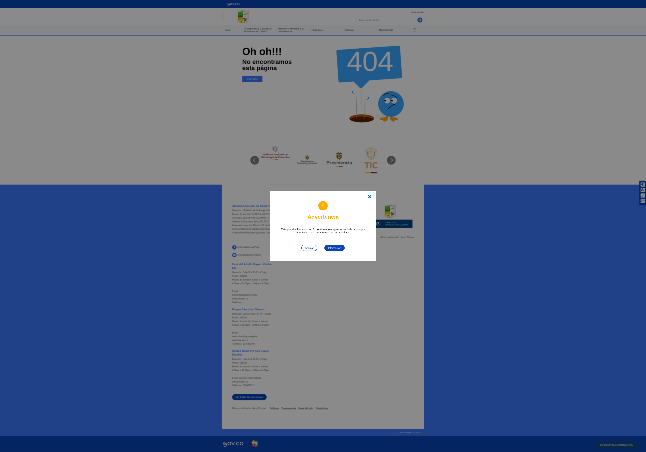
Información (334, 248)
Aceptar (309, 248)
